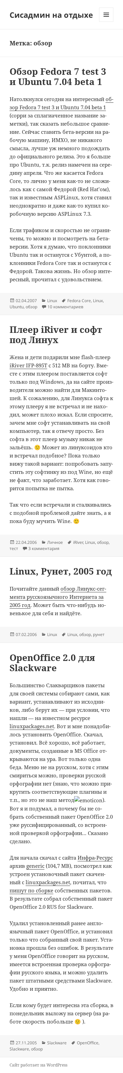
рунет (99, 634)
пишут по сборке (31, 890)
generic (35, 865)
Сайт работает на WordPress (38, 1065)
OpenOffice (87, 1043)
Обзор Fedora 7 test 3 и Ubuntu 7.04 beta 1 (58, 76)
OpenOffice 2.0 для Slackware (52, 662)
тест (14, 548)
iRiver (78, 542)
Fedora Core (79, 300)
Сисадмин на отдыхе (51, 15)
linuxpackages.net (32, 726)
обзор (31, 307)
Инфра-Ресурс (95, 857)
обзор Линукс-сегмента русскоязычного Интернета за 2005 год (58, 596)
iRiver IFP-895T (28, 365)
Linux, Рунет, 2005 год (61, 571)
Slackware (57, 1043)
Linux (52, 300)
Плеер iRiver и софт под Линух (56, 334)
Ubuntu (17, 307)
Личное (55, 542)
